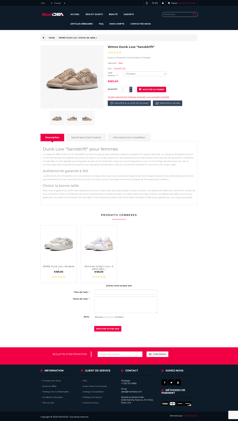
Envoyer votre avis (107, 329)
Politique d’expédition (93, 391)
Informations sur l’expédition (129, 137)
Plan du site (48, 402)
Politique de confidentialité (55, 391)
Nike (121, 63)
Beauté (113, 14)
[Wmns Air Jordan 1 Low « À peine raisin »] (99, 243)
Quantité (112, 89)
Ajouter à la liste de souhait (132, 103)
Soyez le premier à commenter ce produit (129, 57)
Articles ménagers (81, 24)
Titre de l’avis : (81, 292)
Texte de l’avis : (81, 299)
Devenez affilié (49, 386)
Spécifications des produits (86, 137)
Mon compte (116, 24)
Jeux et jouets (94, 14)
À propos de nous (51, 380)
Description (52, 137)
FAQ (101, 24)
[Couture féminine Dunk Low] (59, 243)
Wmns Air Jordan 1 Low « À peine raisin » (98, 267)
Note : (87, 317)
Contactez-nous (140, 24)
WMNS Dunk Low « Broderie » (58, 267)
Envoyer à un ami (170, 103)
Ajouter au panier (153, 89)
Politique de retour (92, 397)
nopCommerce (190, 416)
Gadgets (129, 14)
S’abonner (159, 354)
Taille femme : (112, 74)
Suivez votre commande (95, 386)
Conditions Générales (52, 397)
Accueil (74, 14)
